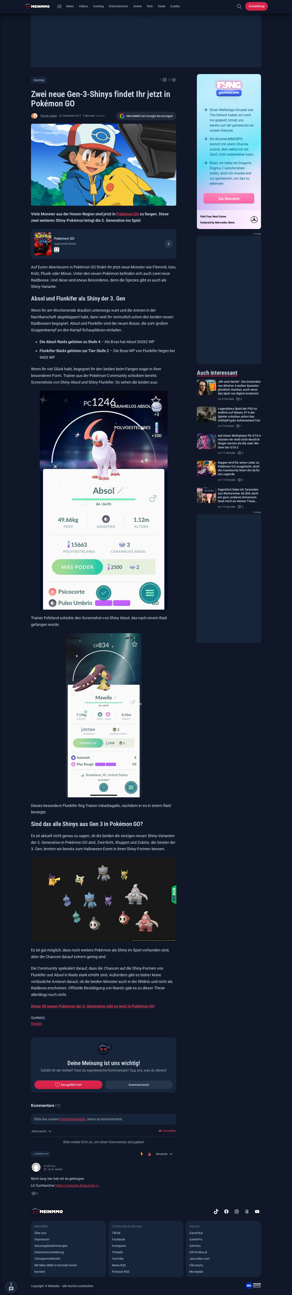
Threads (117, 1252)
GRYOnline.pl (198, 1252)
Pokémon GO (127, 214)
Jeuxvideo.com (199, 1258)
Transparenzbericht (47, 1258)
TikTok (116, 1233)
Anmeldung (256, 6)
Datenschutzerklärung (49, 1252)
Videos (83, 6)
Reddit (36, 1023)
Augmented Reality (65, 243)
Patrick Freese (48, 115)
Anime (137, 6)
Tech (150, 6)
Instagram (119, 1245)
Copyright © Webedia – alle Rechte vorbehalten (62, 1286)
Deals (161, 6)
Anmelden (169, 1131)
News (70, 6)
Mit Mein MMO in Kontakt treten (55, 1265)
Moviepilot (196, 1271)
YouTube (118, 1258)
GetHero (195, 1245)
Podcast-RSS (121, 1271)
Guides (175, 6)
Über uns (40, 1233)
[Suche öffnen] (239, 6)
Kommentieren (139, 1085)
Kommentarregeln (72, 1119)
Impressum (42, 1239)
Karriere (39, 1271)
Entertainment (118, 6)
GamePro (195, 1239)
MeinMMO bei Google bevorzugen (149, 116)
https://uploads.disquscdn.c (76, 1185)
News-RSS (119, 1265)
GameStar (196, 1233)
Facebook (118, 1239)
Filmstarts (196, 1265)
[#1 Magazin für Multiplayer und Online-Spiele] (39, 6)
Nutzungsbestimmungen (51, 1245)
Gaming (98, 6)
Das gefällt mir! (71, 1085)
